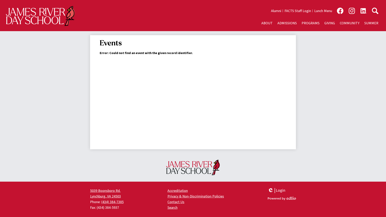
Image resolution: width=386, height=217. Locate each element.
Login (276, 190)
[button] (267, 23)
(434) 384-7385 (112, 202)
